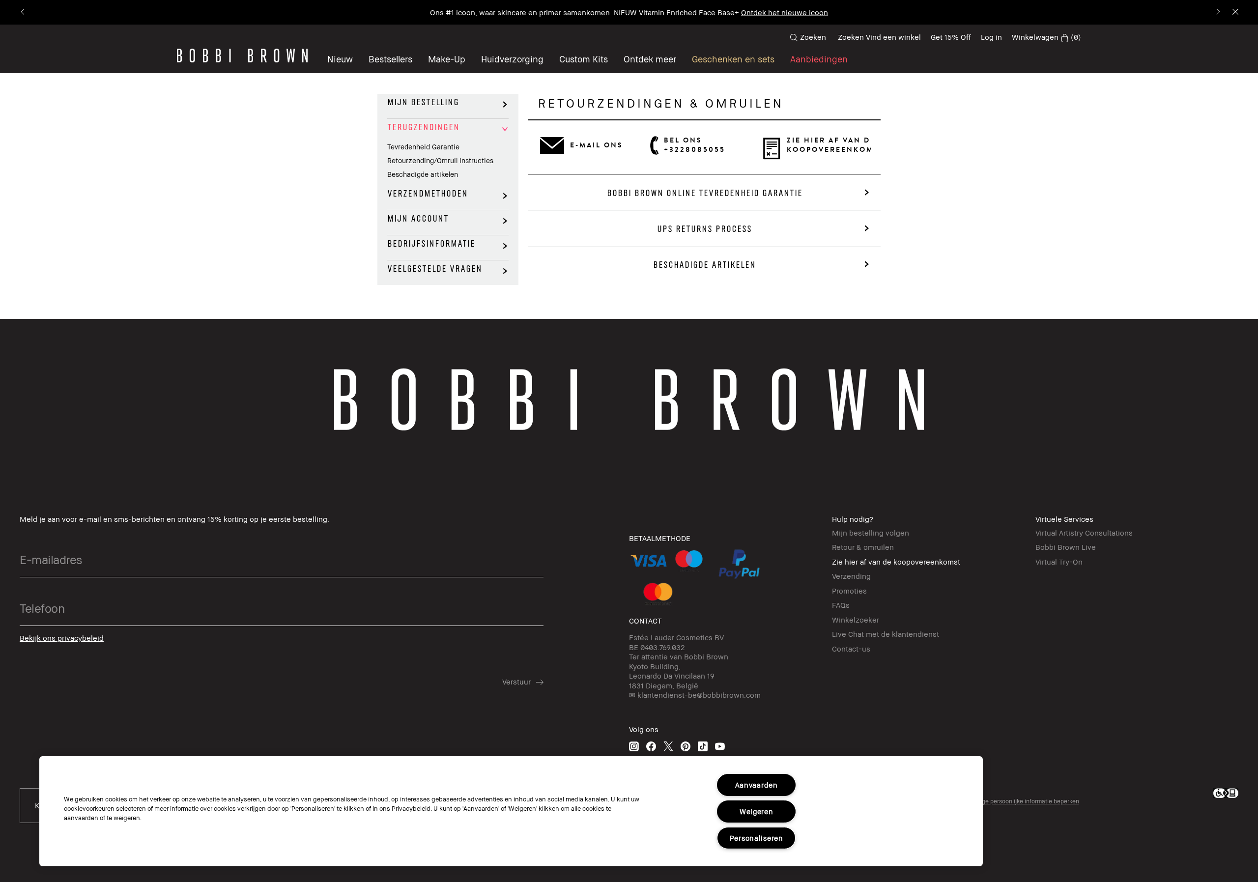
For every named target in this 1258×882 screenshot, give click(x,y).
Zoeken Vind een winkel (879, 36)
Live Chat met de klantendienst (885, 633)
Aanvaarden (756, 785)
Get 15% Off (951, 36)
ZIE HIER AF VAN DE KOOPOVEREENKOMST (829, 145)
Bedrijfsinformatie (431, 244)
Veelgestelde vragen (434, 269)
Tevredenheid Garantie (423, 146)
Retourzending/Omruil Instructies (440, 160)
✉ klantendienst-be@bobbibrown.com (695, 694)
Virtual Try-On (1059, 561)
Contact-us (851, 648)
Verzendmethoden (427, 194)
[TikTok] (703, 746)
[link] (1046, 37)
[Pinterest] (685, 746)
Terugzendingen (423, 127)
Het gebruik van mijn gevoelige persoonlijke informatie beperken (992, 801)
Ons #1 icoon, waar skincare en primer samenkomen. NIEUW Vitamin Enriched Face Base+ (584, 12)
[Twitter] (668, 746)
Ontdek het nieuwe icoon (784, 12)
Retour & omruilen (863, 546)
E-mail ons (596, 145)
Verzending (851, 575)
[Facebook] (651, 746)
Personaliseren (756, 838)
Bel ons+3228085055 (694, 145)
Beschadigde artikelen (422, 174)
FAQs (841, 604)
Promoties (849, 590)
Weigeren (756, 811)
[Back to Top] (23, 857)
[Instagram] (634, 746)
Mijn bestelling (423, 102)
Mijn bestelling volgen (870, 532)
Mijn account (418, 219)
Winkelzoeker (855, 619)
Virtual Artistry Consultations (1084, 532)
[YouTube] (720, 746)
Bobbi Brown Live (1065, 546)
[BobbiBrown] (242, 55)
